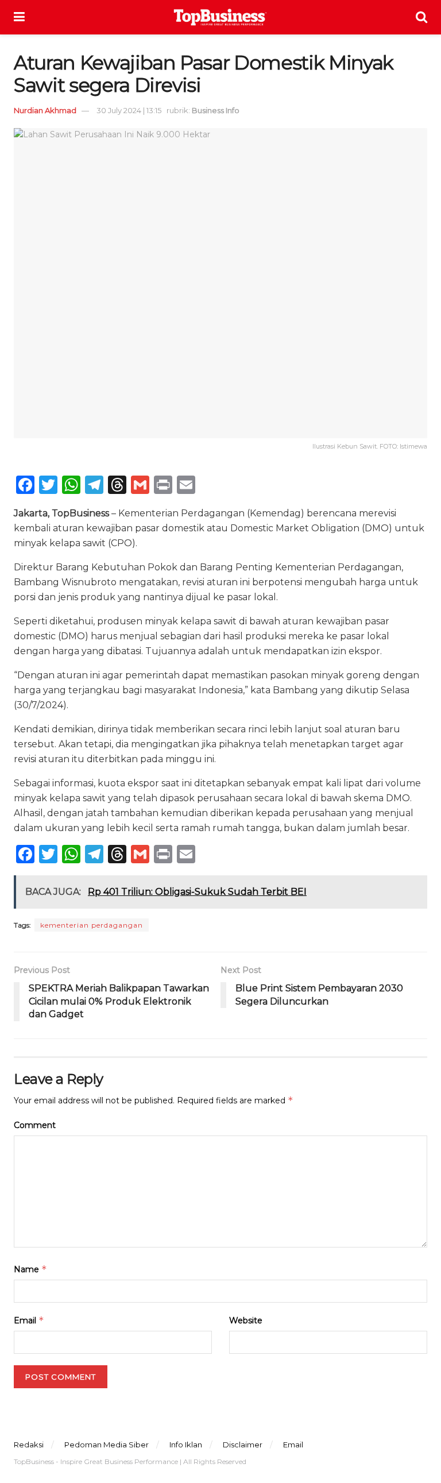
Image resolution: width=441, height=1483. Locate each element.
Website (245, 1320)
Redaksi (29, 1444)
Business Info (215, 110)
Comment (35, 1125)
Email (29, 1320)
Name (30, 1269)
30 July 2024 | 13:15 (128, 110)
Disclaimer (242, 1444)
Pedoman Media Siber (106, 1444)
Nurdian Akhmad (45, 110)
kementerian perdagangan (91, 925)
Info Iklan (185, 1444)
